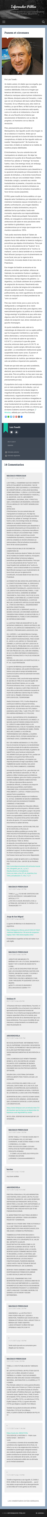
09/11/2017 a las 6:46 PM (15, 919)
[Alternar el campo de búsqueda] (43, 22)
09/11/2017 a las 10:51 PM (16, 1038)
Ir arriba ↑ (40, 1513)
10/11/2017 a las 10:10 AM (16, 1190)
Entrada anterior (13, 452)
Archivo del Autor (11, 432)
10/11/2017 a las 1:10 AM (15, 1172)
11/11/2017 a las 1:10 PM (15, 1475)
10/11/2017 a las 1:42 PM (17, 954)
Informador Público (23, 6)
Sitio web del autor (16, 432)
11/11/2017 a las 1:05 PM (17, 1341)
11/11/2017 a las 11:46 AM (16, 1428)
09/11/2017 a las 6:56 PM (15, 1001)
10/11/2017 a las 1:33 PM (17, 1308)
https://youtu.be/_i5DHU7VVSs (17, 1433)
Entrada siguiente (14, 455)
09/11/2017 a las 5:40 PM (15, 478)
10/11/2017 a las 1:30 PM (17, 1132)
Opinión (10, 445)
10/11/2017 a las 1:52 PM (15, 1361)
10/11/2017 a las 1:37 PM (17, 889)
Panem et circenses (16, 32)
